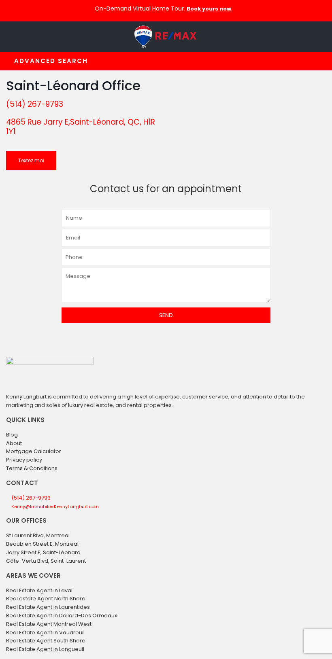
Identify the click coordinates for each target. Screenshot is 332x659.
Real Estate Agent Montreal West (49, 624)
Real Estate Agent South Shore (45, 640)
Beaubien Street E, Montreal (42, 544)
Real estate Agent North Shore (45, 598)
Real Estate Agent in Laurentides (48, 607)
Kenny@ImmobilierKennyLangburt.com (55, 506)
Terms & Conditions (31, 468)
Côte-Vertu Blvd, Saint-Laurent (46, 561)
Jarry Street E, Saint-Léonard (43, 552)
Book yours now (209, 9)
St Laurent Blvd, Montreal (38, 535)
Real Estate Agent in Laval (39, 590)
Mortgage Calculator (33, 451)
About (14, 443)
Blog (12, 435)
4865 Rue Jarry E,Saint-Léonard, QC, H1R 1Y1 (80, 127)
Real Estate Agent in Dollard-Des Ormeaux (61, 615)
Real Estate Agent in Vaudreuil (45, 632)
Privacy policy (24, 460)
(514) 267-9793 (34, 104)
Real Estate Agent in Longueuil (45, 649)
